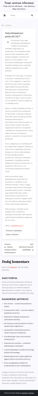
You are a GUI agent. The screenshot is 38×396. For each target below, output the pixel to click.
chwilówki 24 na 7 (17, 226)
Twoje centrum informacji (19, 3)
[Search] (32, 15)
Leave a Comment (12, 234)
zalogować (13, 267)
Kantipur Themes (28, 393)
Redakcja (8, 25)
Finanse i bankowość (14, 231)
